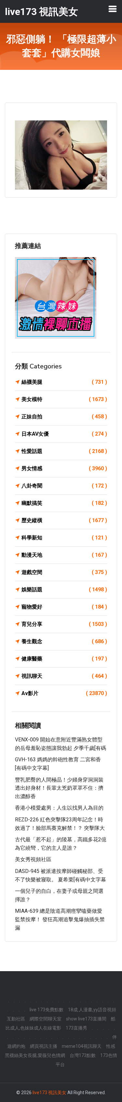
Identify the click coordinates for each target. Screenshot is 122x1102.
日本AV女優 (64, 434)
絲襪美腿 (64, 382)
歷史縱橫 (64, 520)
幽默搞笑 (64, 503)
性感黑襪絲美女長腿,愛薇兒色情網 (60, 1051)
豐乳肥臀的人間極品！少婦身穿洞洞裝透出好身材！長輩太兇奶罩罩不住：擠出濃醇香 (59, 788)
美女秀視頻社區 (33, 859)
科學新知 (64, 538)
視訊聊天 (64, 676)
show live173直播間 (86, 1018)
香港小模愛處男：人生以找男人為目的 (59, 808)
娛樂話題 (64, 589)
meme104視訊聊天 (82, 1046)
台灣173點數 (83, 1055)
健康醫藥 (64, 659)
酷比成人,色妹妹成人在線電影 (60, 1023)
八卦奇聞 (64, 486)
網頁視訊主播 (43, 1046)
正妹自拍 (64, 416)
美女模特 (64, 399)
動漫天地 (64, 555)
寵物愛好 (64, 607)
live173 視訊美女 (49, 1092)
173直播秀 (76, 1028)
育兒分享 (64, 624)
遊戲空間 (64, 572)
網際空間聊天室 (45, 1018)
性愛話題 (64, 451)
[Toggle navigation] (112, 8)
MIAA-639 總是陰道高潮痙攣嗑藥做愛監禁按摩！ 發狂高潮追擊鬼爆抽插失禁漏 (60, 919)
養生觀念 (64, 641)
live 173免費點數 (46, 1009)
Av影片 (64, 693)
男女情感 (64, 468)
